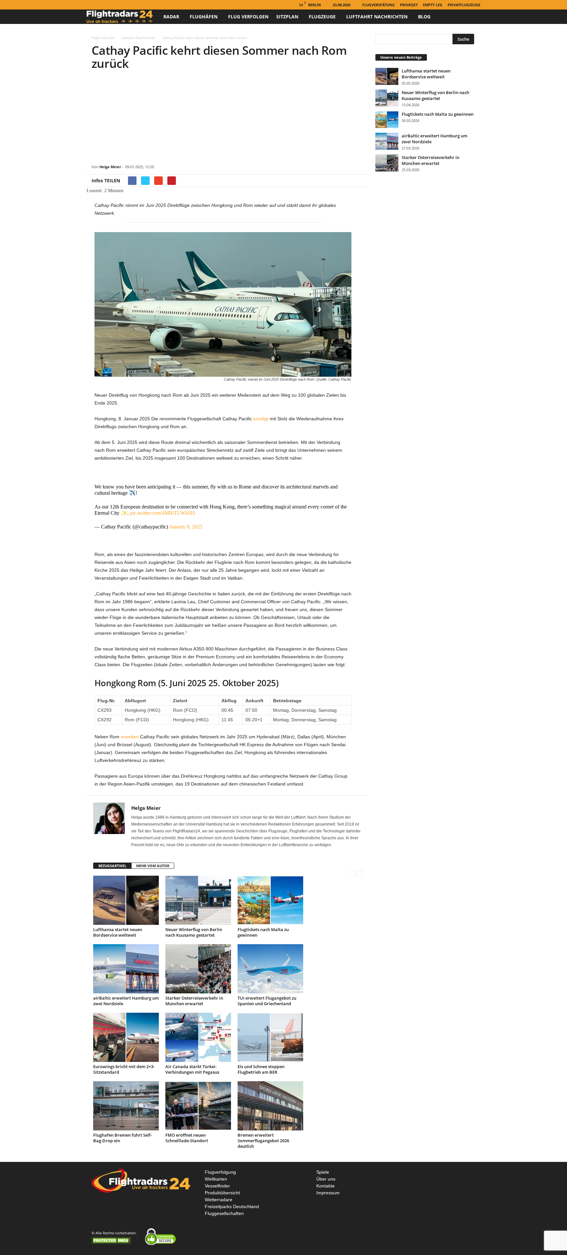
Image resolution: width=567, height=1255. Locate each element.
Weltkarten (216, 1179)
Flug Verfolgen (248, 16)
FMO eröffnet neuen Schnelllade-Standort (186, 1138)
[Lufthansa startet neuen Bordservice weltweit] (126, 900)
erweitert (130, 736)
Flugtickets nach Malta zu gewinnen (263, 932)
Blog (424, 16)
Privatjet (409, 4)
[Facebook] (90, 5)
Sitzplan (287, 16)
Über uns (325, 1179)
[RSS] (101, 5)
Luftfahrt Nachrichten (377, 16)
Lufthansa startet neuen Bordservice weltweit (117, 932)
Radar (171, 16)
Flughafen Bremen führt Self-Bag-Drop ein (122, 1138)
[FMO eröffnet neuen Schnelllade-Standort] (198, 1105)
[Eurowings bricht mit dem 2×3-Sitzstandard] (126, 1037)
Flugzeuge (322, 16)
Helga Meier (110, 166)
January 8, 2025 (185, 526)
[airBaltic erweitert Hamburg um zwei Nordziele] (126, 968)
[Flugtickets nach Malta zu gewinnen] (270, 900)
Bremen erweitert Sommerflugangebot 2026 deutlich (263, 1140)
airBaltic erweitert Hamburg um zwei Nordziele (126, 1000)
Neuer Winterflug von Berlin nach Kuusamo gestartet (193, 932)
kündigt (260, 418)
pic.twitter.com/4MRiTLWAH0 (162, 513)
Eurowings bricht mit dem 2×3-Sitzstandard (124, 1069)
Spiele (322, 1172)
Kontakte (325, 1185)
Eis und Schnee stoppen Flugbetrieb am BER (261, 1069)
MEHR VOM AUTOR (152, 865)
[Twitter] (111, 5)
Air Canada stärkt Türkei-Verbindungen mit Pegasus (192, 1069)
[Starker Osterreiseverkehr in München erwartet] (198, 968)
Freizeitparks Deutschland (232, 1206)
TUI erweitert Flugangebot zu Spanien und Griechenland (267, 1000)
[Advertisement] (228, 118)
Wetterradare (218, 1199)
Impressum (328, 1192)
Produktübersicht (222, 1192)
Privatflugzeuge (464, 4)
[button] (470, 17)
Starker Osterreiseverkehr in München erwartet (194, 1000)
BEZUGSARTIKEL (112, 865)
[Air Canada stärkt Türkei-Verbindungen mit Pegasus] (198, 1037)
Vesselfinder (217, 1185)
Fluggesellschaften (224, 1213)
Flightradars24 (103, 37)
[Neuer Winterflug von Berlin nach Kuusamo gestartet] (198, 900)
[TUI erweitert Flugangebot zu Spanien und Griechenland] (270, 968)
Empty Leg (432, 4)
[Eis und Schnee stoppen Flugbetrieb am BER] (270, 1037)
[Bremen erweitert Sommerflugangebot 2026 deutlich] (270, 1105)
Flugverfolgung (220, 1172)
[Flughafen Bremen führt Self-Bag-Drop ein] (126, 1105)
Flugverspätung (378, 4)
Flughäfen (204, 16)
